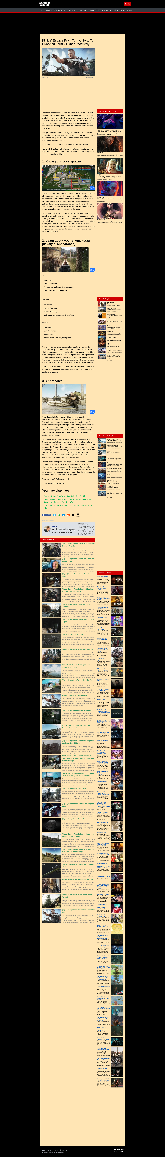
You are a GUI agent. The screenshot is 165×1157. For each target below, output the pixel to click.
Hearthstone (110, 331)
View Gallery (91, 188)
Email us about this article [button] (48, 520)
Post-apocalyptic (106, 10)
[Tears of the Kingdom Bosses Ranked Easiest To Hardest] (117, 969)
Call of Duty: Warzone (112, 308)
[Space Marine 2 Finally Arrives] (117, 652)
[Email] (73, 515)
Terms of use (64, 1150)
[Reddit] (68, 515)
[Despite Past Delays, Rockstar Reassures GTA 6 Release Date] (117, 723)
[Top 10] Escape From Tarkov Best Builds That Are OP (64, 496)
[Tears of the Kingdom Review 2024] (117, 928)
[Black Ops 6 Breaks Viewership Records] (117, 590)
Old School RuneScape (112, 445)
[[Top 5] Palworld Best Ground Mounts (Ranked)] (117, 1051)
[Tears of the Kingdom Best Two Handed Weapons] (117, 980)
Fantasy (80, 10)
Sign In (127, 4)
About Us (49, 1150)
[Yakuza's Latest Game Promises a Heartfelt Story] (117, 641)
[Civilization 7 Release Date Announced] (117, 713)
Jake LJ (46, 77)
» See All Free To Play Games (110, 361)
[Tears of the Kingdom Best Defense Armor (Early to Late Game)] (117, 959)
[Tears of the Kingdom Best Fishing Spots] (117, 1010)
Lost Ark (109, 349)
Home (41, 10)
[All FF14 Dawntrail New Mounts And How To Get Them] (117, 857)
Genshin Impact (110, 325)
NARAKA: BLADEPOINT (112, 439)
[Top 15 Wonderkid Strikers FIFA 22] (117, 918)
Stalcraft (109, 474)
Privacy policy (56, 1150)
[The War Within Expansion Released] (117, 775)
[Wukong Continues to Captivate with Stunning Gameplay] (117, 764)
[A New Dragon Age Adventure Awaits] (117, 754)
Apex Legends (110, 302)
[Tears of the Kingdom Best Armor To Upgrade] (117, 1021)
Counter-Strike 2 (111, 314)
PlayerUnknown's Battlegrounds (114, 468)
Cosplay (129, 10)
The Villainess (100, 152)
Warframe (109, 492)
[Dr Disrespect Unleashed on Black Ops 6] (117, 600)
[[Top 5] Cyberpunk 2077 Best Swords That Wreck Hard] (117, 1082)
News (65, 10)
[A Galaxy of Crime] (117, 785)
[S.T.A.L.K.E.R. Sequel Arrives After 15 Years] (117, 672)
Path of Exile (110, 462)
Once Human (110, 457)
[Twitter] (63, 515)
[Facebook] (46, 515)
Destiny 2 (109, 451)
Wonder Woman (101, 219)
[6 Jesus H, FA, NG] (117, 826)
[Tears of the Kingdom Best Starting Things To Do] (117, 939)
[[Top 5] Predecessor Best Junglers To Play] (117, 1062)
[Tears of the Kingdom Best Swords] (117, 990)
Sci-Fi (86, 10)
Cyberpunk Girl (100, 197)
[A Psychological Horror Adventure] (117, 662)
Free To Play (58, 10)
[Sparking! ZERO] (117, 621)
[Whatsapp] (59, 515)
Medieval (115, 10)
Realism (122, 10)
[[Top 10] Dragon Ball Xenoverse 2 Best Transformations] (117, 908)
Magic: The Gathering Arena (113, 355)
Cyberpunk (72, 10)
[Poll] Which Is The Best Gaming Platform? (108, 130)
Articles (92, 10)
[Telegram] (54, 515)
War (97, 10)
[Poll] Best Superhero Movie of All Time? (107, 174)
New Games (48, 10)
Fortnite (109, 320)
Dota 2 (108, 343)
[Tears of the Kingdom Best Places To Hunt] (117, 1000)
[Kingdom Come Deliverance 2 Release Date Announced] (117, 703)
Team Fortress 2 (110, 480)
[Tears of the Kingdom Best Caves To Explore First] (117, 1031)
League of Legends (111, 337)
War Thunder (110, 486)
